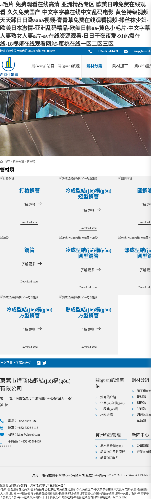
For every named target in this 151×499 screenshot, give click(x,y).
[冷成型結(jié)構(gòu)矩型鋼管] (88, 178)
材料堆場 (106, 415)
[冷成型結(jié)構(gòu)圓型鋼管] (88, 238)
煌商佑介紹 (108, 397)
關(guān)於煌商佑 (69, 70)
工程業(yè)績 (109, 409)
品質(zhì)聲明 (109, 457)
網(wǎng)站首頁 (42, 70)
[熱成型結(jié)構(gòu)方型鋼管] (88, 297)
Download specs (29, 222)
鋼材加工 (120, 66)
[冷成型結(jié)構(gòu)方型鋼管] (29, 297)
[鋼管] (29, 238)
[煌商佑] (9, 66)
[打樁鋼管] (29, 178)
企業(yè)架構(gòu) (112, 403)
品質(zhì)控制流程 (112, 451)
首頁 (7, 161)
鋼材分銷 (94, 66)
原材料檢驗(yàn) (111, 445)
